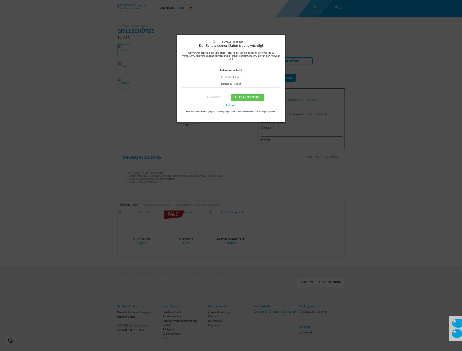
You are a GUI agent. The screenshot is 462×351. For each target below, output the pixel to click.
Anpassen (214, 97)
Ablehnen (231, 105)
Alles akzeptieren (248, 97)
